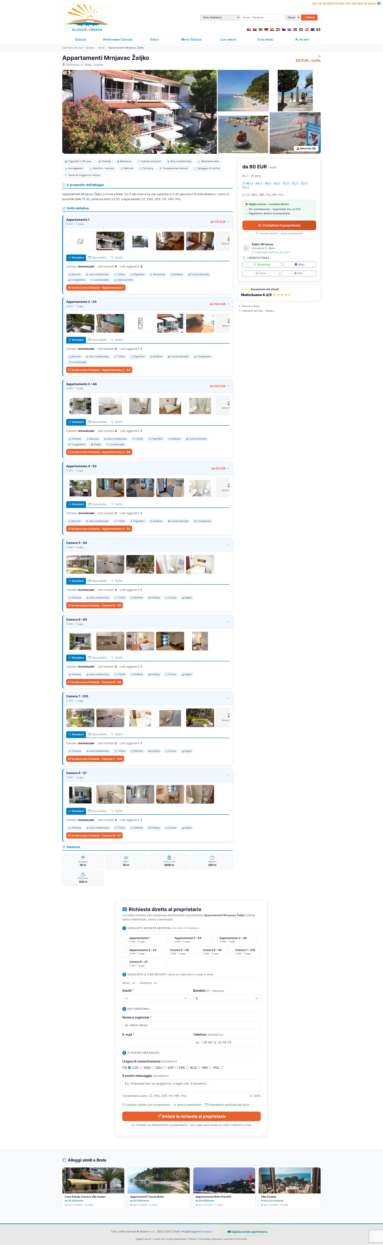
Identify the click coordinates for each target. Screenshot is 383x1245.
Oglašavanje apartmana (249, 1232)
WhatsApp (263, 264)
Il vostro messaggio (145, 1076)
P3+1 (295, 183)
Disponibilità (99, 257)
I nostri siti (158, 1239)
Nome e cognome (137, 1017)
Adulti (128, 991)
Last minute (228, 39)
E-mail (128, 1034)
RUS (193, 1068)
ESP (171, 1068)
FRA (182, 1068)
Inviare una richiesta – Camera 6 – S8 (96, 682)
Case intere (265, 39)
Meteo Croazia (191, 39)
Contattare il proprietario (282, 225)
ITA (125, 1068)
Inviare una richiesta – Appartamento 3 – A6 (101, 452)
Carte (262, 273)
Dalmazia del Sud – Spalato (78, 47)
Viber (301, 264)
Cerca (310, 17)
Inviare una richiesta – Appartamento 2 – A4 (101, 370)
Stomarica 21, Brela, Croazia (84, 64)
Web (300, 273)
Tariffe (118, 257)
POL (217, 1068)
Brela (102, 47)
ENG (148, 1068)
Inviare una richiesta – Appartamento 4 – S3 (101, 528)
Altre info (302, 39)
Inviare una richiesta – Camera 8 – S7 (96, 835)
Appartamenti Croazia (117, 39)
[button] (279, 292)
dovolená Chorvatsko (235, 1239)
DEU (160, 1068)
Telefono (208, 1034)
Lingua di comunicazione (149, 1061)
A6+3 (249, 183)
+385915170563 (258, 257)
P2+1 (286, 183)
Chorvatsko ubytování (210, 1239)
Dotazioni (78, 257)
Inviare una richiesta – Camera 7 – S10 (97, 758)
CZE (136, 1068)
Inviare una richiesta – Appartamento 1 (98, 287)
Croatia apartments (176, 1239)
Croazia (80, 39)
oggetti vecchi (143, 1239)
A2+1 (277, 183)
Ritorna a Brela (251, 306)
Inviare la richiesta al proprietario (194, 1116)
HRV (205, 1068)
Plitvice (192, 1239)
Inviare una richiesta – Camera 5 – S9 (96, 605)
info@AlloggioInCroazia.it (196, 1231)
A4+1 (259, 183)
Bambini (208, 991)
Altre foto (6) (308, 148)
